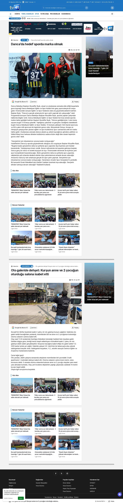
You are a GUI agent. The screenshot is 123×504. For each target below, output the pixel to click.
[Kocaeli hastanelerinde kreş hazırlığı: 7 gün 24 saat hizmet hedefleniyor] (21, 241)
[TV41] (14, 7)
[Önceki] (22, 18)
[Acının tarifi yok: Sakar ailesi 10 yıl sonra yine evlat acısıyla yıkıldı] (69, 184)
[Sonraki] (25, 18)
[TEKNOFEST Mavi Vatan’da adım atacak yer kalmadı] (22, 184)
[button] (112, 8)
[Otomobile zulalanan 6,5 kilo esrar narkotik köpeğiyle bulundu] (45, 241)
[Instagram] (67, 473)
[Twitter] (61, 473)
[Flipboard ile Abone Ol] (33, 101)
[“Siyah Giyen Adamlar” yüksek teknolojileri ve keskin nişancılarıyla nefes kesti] (69, 241)
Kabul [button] (20, 498)
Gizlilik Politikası (8, 498)
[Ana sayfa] (10, 13)
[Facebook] (56, 473)
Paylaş (112, 501)
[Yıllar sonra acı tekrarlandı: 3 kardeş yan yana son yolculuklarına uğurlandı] (45, 184)
